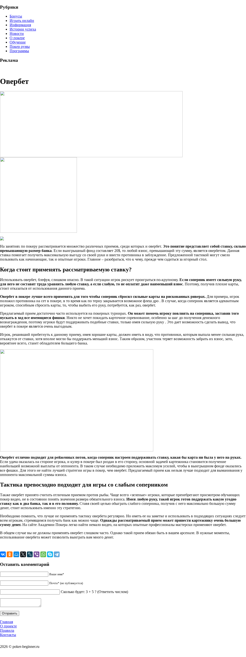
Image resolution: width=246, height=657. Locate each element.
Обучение (18, 42)
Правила (7, 630)
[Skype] (50, 554)
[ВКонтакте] (3, 554)
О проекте (8, 626)
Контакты (8, 635)
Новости (17, 33)
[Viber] (36, 554)
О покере (17, 38)
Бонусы (16, 16)
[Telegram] (57, 554)
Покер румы (20, 46)
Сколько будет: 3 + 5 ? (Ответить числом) (94, 592)
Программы (19, 51)
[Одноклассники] (9, 554)
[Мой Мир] (16, 554)
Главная (6, 622)
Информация (20, 25)
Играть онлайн (22, 21)
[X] (23, 554)
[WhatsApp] (43, 554)
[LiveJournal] (30, 554)
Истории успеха (23, 29)
